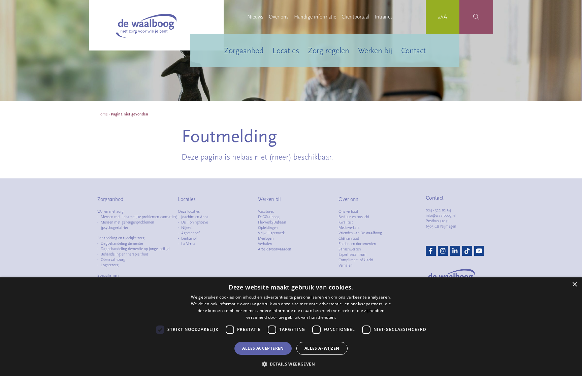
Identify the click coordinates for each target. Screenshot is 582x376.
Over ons (279, 17)
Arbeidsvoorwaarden (274, 249)
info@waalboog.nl (441, 215)
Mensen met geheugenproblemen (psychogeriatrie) (127, 225)
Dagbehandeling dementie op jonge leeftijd (135, 248)
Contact (413, 50)
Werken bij (375, 50)
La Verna (188, 243)
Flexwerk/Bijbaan (272, 222)
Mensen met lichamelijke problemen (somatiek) (139, 216)
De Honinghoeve (194, 222)
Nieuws (255, 17)
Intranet (383, 17)
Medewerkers (348, 227)
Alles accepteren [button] (263, 348)
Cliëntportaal (355, 17)
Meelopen (265, 238)
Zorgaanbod (244, 50)
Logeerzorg (110, 265)
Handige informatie (315, 17)
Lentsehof (189, 238)
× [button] (574, 284)
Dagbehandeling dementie (122, 243)
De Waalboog (269, 216)
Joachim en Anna (194, 216)
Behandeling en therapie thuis (125, 254)
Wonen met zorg (110, 211)
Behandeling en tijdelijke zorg (120, 238)
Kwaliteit (345, 222)
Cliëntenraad (348, 238)
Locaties (285, 50)
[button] (291, 364)
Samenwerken (349, 249)
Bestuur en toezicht (353, 216)
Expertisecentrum (352, 254)
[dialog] (291, 326)
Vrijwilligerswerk (271, 233)
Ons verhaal (348, 211)
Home (102, 114)
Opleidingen (268, 227)
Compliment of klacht (356, 260)
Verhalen (265, 243)
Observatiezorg (113, 259)
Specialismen (108, 275)
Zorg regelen (328, 50)
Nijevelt (187, 227)
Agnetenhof (190, 233)
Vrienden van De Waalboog (360, 233)
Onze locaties (189, 211)
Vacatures (266, 211)
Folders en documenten (357, 243)
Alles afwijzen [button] (322, 348)
